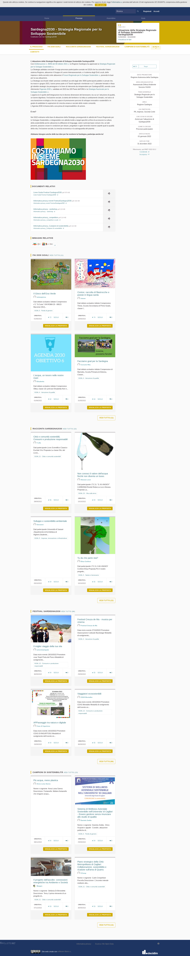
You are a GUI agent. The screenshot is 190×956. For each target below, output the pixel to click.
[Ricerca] (138, 11)
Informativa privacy (84, 944)
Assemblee (111, 18)
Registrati (147, 11)
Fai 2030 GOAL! (54, 47)
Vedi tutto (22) (70, 429)
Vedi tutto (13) (71, 772)
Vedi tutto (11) (57, 255)
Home (46, 18)
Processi (79, 18)
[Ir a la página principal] (34, 11)
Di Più (155, 47)
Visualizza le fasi (124, 39)
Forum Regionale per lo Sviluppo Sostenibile (81, 75)
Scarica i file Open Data (104, 944)
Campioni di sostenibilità (137, 47)
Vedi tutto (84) (68, 611)
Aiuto (143, 18)
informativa (117, 2)
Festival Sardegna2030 (107, 47)
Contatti (34, 52)
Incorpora (143, 154)
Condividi (144, 152)
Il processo (36, 47)
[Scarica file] (109, 193)
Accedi (156, 11)
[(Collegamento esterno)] (44, 245)
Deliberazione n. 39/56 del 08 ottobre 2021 (51, 64)
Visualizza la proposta (57, 326)
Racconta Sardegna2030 (78, 47)
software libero (64, 951)
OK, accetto (101, 5)
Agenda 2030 (46, 89)
